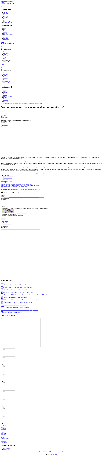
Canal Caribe (3, 429)
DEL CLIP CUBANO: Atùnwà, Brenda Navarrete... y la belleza (15, 307)
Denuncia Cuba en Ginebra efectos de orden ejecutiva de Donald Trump (17, 292)
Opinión (5, 35)
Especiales (5, 37)
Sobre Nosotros (6, 448)
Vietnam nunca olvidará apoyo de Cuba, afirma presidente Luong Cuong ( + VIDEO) (19, 310)
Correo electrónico (5, 198)
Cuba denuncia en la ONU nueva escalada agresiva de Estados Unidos (16, 302)
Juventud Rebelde (4, 438)
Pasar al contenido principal (7, 1)
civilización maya (4, 117)
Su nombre (3, 195)
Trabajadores (3, 436)
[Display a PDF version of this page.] (6, 179)
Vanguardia (3, 434)
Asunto (2, 196)
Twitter (5, 14)
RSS (4, 18)
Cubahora (3, 439)
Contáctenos (6, 39)
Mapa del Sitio (6, 449)
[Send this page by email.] (7, 178)
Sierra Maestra (4, 442)
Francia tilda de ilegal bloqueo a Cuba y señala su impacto (13, 284)
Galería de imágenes (8, 315)
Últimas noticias (6, 221)
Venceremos (3, 441)
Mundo (5, 30)
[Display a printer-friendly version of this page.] (9, 176)
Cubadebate (3, 430)
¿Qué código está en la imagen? (9, 214)
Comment (3, 199)
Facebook (5, 16)
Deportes (5, 32)
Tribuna (2, 432)
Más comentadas (7, 224)
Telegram (5, 17)
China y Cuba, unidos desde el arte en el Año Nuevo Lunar (14, 186)
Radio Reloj (3, 433)
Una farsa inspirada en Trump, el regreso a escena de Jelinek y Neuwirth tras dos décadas (20, 189)
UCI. (55, 454)
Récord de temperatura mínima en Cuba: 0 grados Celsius (13, 305)
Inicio (4, 28)
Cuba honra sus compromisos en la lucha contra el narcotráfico (14, 297)
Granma (2, 437)
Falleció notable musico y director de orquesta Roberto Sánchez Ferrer (16, 184)
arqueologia (3, 115)
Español (10, 22)
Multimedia (5, 38)
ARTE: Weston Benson (6, 188)
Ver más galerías (4, 425)
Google (10, 181)
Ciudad (2, 116)
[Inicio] (2, 2)
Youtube (5, 12)
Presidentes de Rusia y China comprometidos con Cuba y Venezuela (16, 289)
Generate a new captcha (7, 216)
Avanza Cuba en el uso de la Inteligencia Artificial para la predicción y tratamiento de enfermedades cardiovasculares (26, 294)
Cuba (4, 29)
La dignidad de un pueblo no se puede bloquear (11, 312)
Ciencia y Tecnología (8, 34)
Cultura (5, 33)
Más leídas (5, 222)
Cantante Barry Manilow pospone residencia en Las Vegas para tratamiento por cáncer (20, 185)
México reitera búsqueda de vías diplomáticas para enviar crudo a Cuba (16, 287)
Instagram (5, 13)
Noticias (6, 103)
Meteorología (3, 428)
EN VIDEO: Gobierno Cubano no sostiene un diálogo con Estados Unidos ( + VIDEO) (20, 299)
